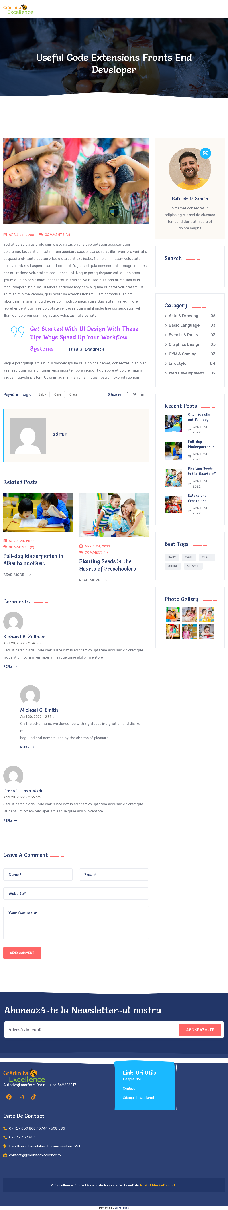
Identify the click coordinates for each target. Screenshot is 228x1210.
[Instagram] (21, 1096)
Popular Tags (17, 394)
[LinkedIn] (145, 394)
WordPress (122, 1207)
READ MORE (13, 574)
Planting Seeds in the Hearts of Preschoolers (201, 473)
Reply (8, 667)
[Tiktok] (33, 1096)
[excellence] (18, 9)
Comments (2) (21, 547)
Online (173, 566)
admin (60, 434)
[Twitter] (137, 394)
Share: (114, 394)
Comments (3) (57, 234)
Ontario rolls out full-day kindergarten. (199, 419)
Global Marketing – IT (158, 1185)
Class (73, 394)
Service (193, 566)
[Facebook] (129, 394)
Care (57, 394)
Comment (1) (96, 552)
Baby (42, 394)
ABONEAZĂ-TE (200, 1029)
